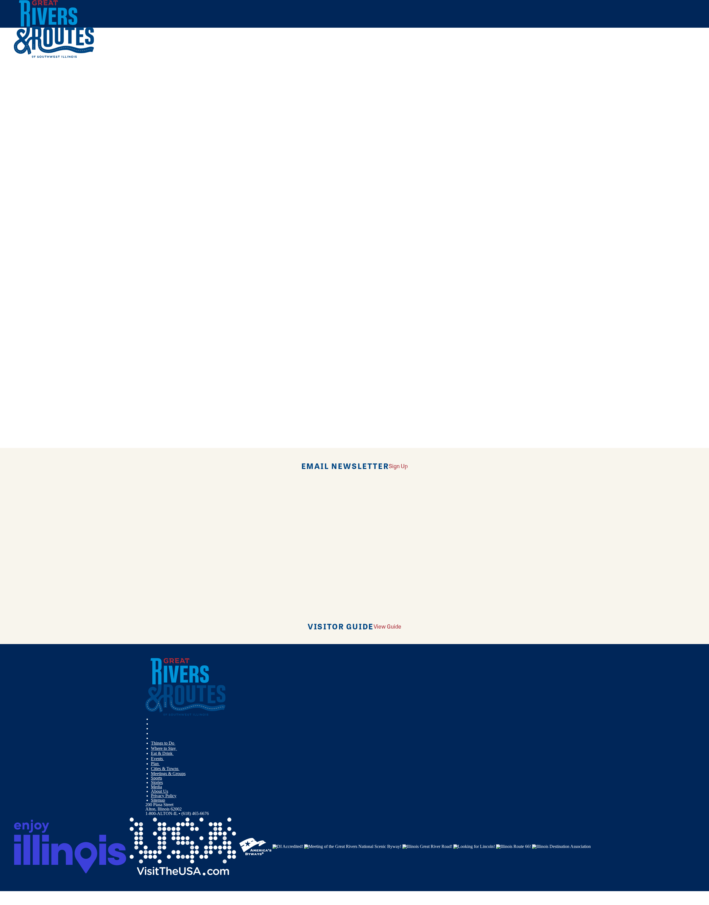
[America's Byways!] (255, 846)
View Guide (387, 626)
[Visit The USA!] (182, 846)
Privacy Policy (163, 795)
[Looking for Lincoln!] (474, 846)
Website (24, 254)
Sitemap (158, 800)
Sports (156, 778)
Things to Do (163, 743)
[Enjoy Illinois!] (70, 846)
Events (157, 758)
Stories (157, 782)
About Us (159, 791)
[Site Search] (671, 72)
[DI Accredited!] (288, 846)
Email (42, 254)
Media (156, 786)
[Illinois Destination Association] (561, 846)
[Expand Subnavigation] (177, 743)
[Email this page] (252, 92)
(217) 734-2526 (54, 198)
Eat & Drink (162, 753)
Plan (155, 763)
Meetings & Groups (168, 773)
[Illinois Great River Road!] (427, 846)
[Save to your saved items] (21, 158)
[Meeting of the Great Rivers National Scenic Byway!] (352, 846)
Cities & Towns (165, 768)
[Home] (54, 56)
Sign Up (398, 466)
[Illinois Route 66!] (513, 846)
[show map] (16, 158)
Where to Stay (164, 748)
